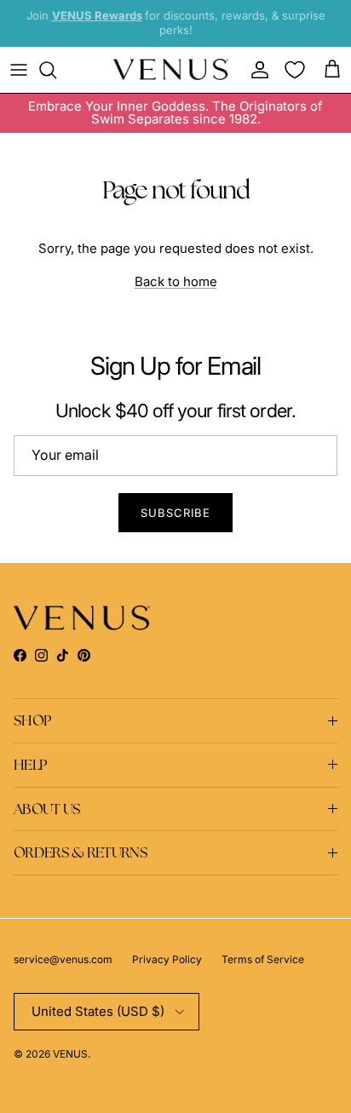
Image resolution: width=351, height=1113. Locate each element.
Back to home (176, 281)
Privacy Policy (167, 959)
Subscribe (175, 512)
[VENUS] (170, 69)
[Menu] (18, 70)
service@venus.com (63, 959)
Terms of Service (263, 959)
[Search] (56, 70)
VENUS (70, 1053)
